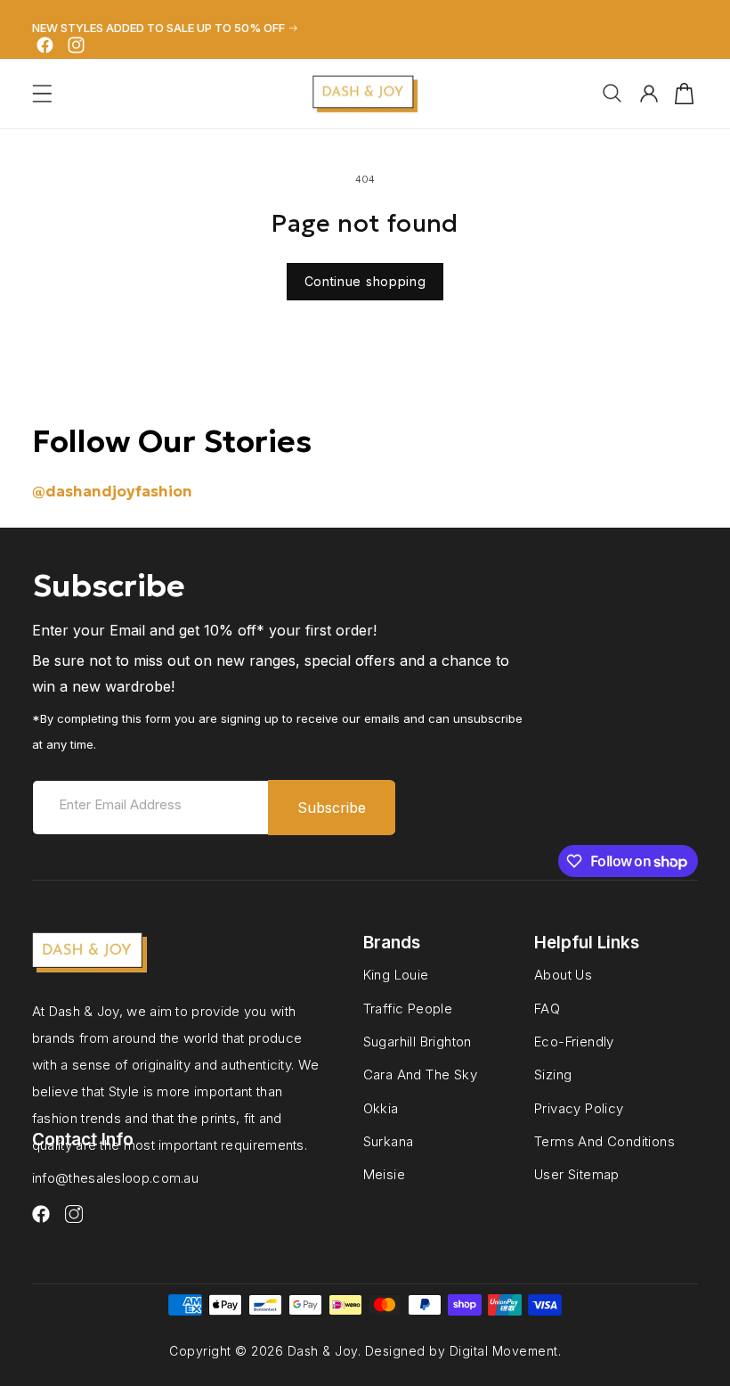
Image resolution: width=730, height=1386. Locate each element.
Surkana (388, 1141)
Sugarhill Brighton (417, 1041)
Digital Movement (504, 1350)
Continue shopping (365, 281)
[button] (42, 93)
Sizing (553, 1074)
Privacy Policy (579, 1108)
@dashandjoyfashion (112, 491)
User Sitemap (577, 1174)
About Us (563, 975)
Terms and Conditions (604, 1141)
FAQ (547, 1008)
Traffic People (408, 1008)
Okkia (381, 1108)
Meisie (384, 1174)
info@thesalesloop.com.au (115, 1177)
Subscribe (331, 807)
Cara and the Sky (420, 1074)
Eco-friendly (574, 1041)
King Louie (396, 975)
